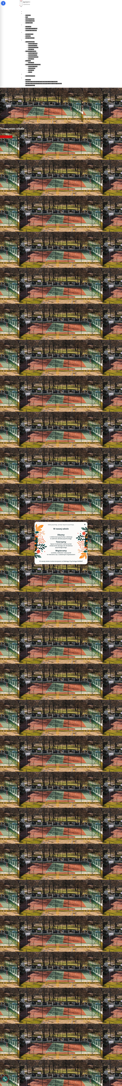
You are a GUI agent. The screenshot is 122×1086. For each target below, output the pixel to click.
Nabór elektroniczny (29, 38)
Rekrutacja (25, 32)
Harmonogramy (31, 68)
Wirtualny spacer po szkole (31, 28)
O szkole (24, 13)
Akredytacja (28, 79)
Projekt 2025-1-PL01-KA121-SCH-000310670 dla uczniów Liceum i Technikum (43, 83)
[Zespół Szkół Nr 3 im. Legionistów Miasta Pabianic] (25, 6)
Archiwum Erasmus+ (30, 85)
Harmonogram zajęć (32, 45)
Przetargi (30, 72)
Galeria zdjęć (28, 26)
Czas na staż (28, 60)
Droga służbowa (29, 23)
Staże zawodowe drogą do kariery (33, 64)
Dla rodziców (26, 74)
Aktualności (25, 11)
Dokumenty (28, 15)
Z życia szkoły (26, 24)
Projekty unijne (26, 40)
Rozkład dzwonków (29, 19)
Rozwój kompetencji (30, 41)
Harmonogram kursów (33, 47)
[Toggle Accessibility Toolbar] (3, 3)
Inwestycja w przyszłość (30, 51)
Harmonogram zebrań (30, 76)
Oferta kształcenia (29, 34)
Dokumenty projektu (32, 43)
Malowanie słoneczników (31, 30)
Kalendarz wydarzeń (30, 21)
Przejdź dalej (6, 136)
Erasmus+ (25, 77)
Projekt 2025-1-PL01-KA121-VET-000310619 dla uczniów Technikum (41, 81)
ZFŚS (26, 17)
